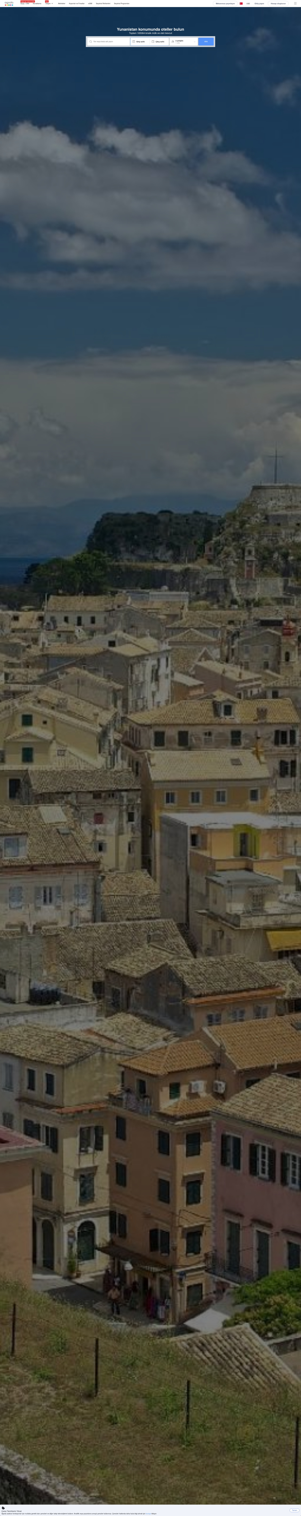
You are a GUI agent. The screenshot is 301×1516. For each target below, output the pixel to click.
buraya (148, 1513)
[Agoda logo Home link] (9, 3)
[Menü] (295, 3)
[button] (241, 3)
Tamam (294, 1510)
